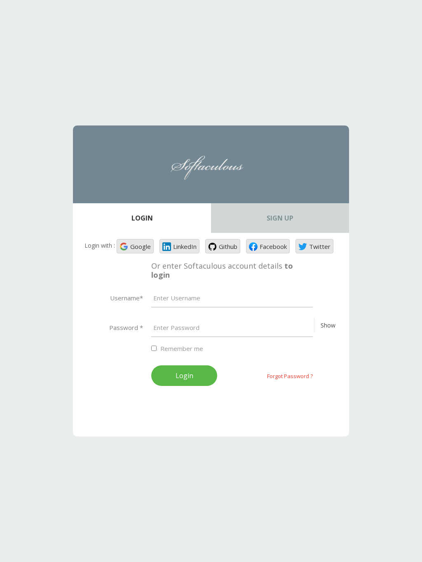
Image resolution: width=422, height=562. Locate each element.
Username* (126, 298)
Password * (126, 327)
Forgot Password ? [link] (290, 376)
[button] (135, 246)
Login (142, 218)
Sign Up (280, 218)
